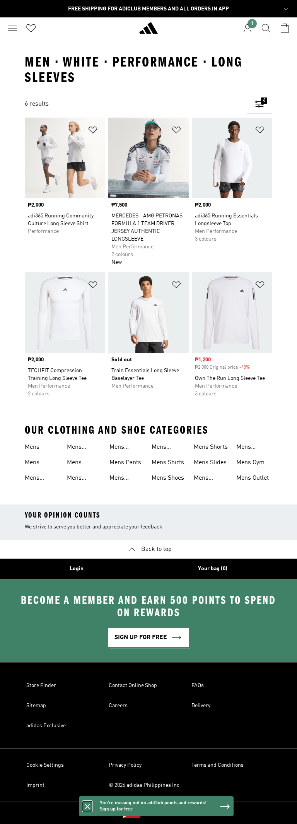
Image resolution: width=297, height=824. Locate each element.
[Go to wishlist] (31, 28)
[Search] (266, 28)
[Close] (87, 806)
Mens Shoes (168, 478)
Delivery (200, 705)
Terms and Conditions (217, 765)
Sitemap (36, 705)
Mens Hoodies (78, 479)
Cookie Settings (45, 765)
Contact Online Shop (133, 685)
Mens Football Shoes (78, 448)
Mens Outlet (252, 478)
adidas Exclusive (46, 725)
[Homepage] (148, 31)
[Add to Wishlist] (93, 131)
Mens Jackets (119, 448)
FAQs (197, 685)
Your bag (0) (212, 568)
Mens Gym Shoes (250, 463)
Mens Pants (125, 463)
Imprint (35, 785)
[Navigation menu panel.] (12, 28)
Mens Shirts (168, 463)
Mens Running (121, 479)
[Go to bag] (284, 28)
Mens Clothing (36, 479)
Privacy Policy (125, 765)
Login (77, 568)
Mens (32, 447)
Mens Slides (210, 463)
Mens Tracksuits (250, 448)
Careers (118, 705)
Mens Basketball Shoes (39, 463)
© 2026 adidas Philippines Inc (144, 785)
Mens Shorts (211, 447)
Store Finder (41, 685)
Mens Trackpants (209, 479)
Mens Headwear (80, 463)
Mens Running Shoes (163, 448)
